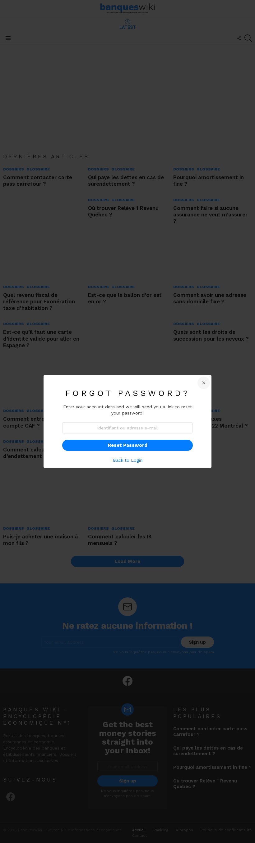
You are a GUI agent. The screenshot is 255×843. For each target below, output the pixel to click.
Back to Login (127, 460)
